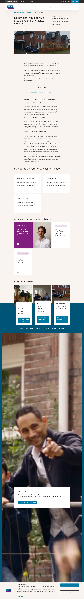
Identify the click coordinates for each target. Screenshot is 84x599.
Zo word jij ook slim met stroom (27, 502)
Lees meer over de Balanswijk (24, 320)
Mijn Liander (75, 1)
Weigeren (70, 592)
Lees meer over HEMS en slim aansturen (42, 319)
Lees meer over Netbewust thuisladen (61, 319)
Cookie (49, 588)
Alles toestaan (69, 585)
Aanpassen (69, 588)
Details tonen (20, 596)
